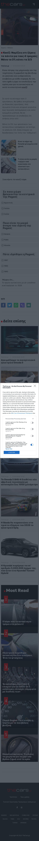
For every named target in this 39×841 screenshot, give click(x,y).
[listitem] (19, 419)
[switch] (32, 423)
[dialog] (19, 420)
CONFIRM (11, 452)
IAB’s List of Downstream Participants (21, 413)
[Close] (35, 386)
